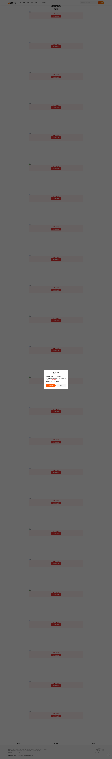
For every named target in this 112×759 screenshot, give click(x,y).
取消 (61, 385)
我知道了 (51, 385)
